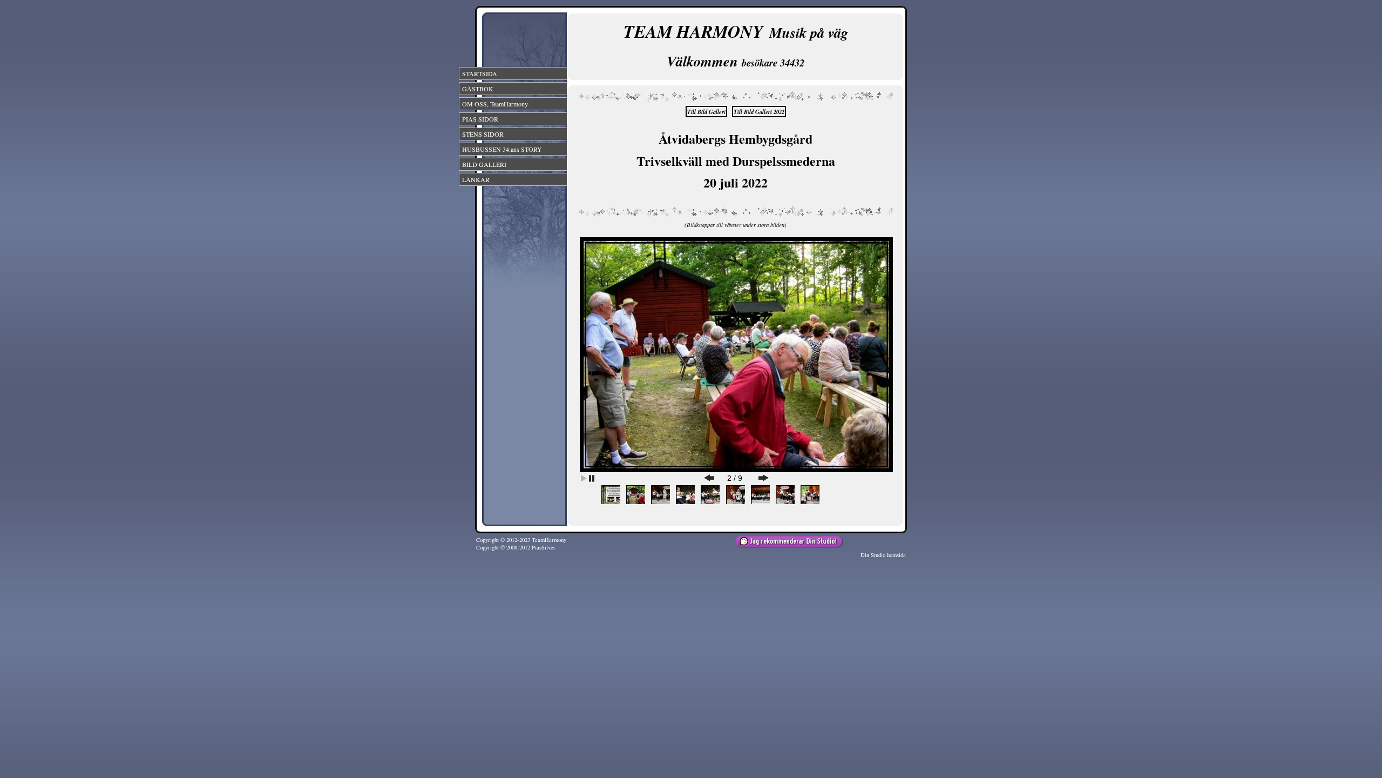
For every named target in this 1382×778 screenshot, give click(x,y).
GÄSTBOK (477, 88)
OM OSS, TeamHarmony (495, 103)
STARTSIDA (479, 73)
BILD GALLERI (484, 164)
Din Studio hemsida (883, 555)
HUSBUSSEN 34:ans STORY (502, 149)
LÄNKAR (476, 179)
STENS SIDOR (483, 134)
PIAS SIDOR (480, 119)
